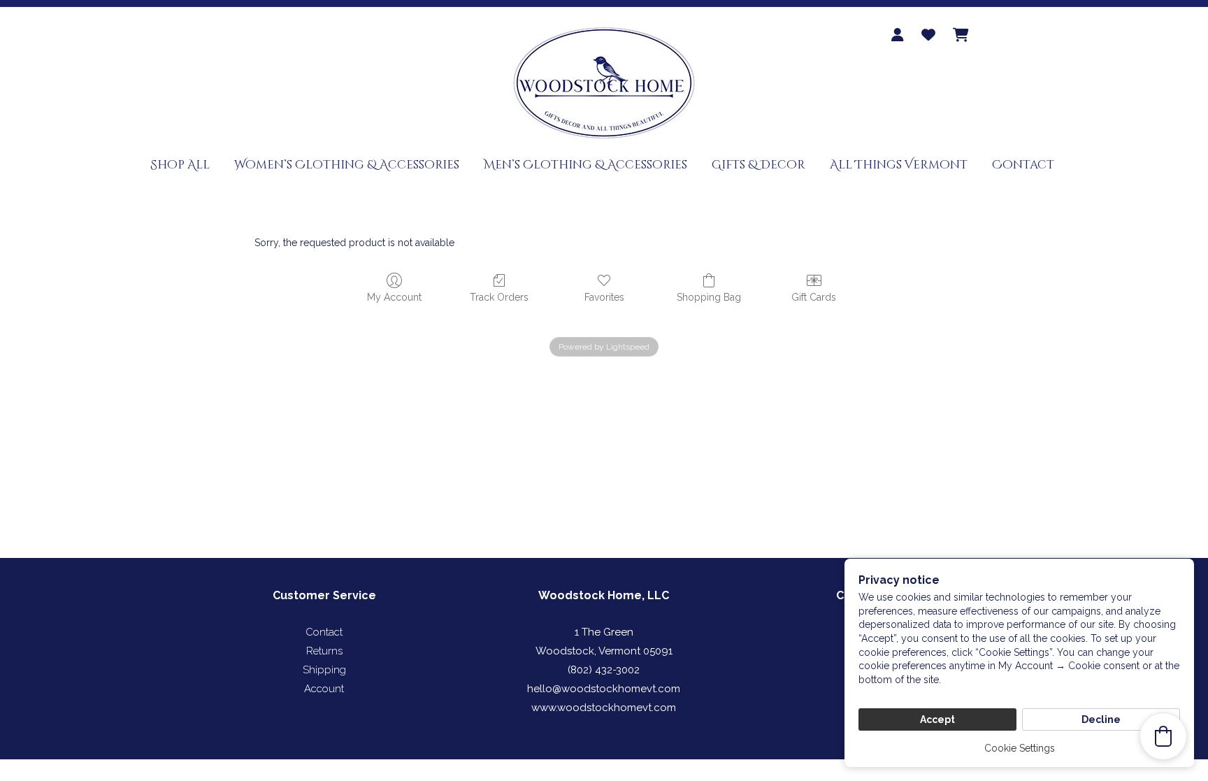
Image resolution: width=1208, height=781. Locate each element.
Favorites (604, 297)
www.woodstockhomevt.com (603, 707)
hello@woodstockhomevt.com (603, 688)
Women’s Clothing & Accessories (346, 165)
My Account (394, 297)
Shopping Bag (709, 297)
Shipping (324, 670)
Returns (324, 651)
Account (324, 688)
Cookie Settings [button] (1019, 748)
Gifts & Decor (758, 165)
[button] (1163, 736)
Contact (1023, 165)
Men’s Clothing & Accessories (585, 165)
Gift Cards (813, 297)
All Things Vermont (899, 165)
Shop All (180, 165)
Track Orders (499, 297)
